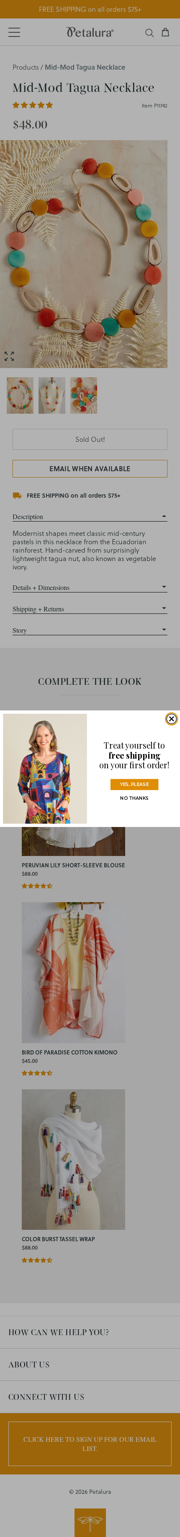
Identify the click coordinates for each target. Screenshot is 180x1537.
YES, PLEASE (134, 784)
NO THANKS (134, 798)
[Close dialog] (171, 718)
